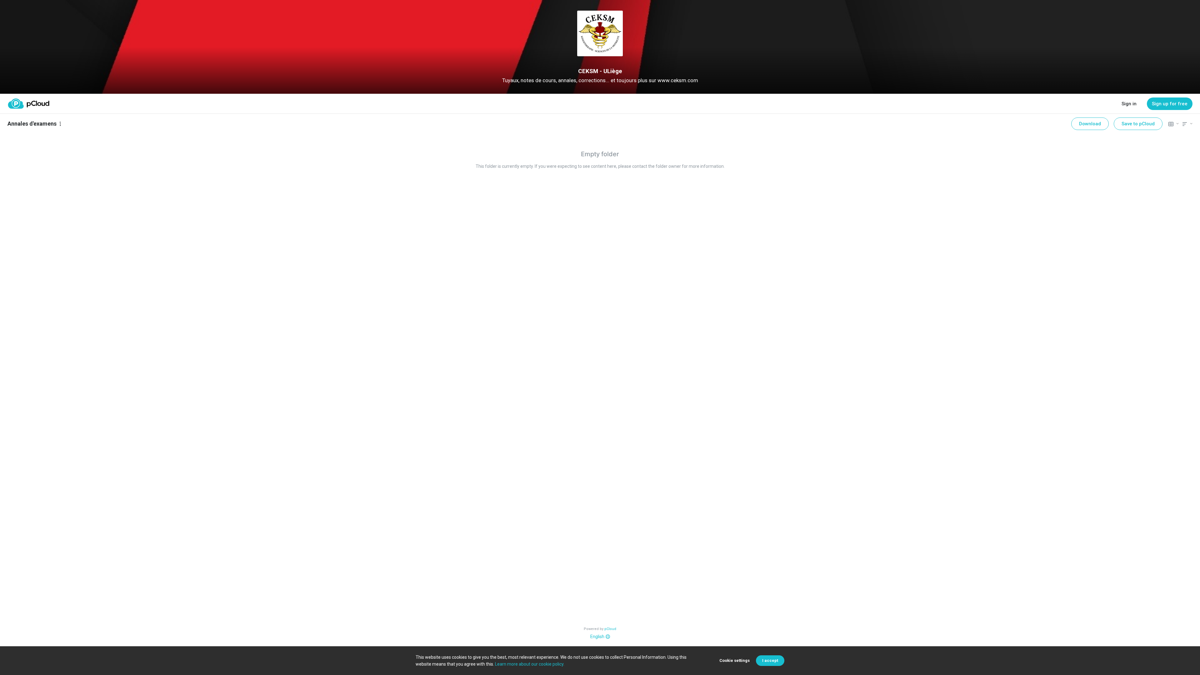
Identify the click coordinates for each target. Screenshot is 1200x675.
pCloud (610, 629)
